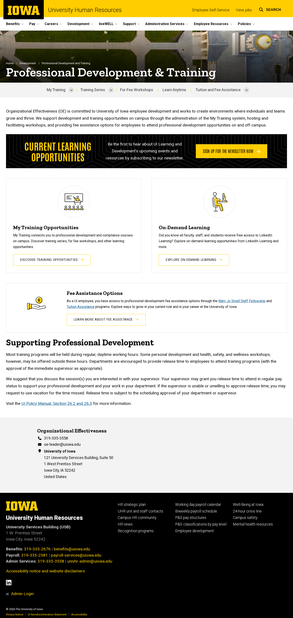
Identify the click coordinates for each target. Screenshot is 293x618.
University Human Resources (85, 10)
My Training (56, 90)
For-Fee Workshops (136, 90)
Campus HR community (137, 517)
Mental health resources (253, 524)
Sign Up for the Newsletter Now (228, 151)
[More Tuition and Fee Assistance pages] (246, 90)
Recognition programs (136, 531)
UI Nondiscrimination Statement (47, 614)
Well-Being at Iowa (248, 504)
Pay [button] (32, 24)
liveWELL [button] (106, 24)
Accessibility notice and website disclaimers (45, 571)
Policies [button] (244, 24)
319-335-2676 (37, 549)
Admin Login (22, 593)
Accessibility (79, 614)
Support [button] (129, 24)
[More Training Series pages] (111, 90)
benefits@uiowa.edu (72, 549)
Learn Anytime (174, 90)
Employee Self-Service (211, 10)
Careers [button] (51, 24)
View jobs (244, 10)
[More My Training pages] (71, 90)
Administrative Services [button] (164, 24)
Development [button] (78, 24)
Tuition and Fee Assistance (218, 90)
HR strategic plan (132, 504)
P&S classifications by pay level (201, 524)
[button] (270, 9)
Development (28, 63)
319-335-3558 (56, 438)
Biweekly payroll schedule (196, 511)
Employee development (194, 531)
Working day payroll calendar (198, 504)
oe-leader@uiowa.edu (62, 444)
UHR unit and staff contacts (140, 511)
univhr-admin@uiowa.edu (89, 561)
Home (10, 63)
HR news (125, 524)
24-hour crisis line (247, 511)
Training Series (92, 90)
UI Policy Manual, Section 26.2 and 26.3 (56, 403)
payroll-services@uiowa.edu (76, 555)
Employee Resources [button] (211, 24)
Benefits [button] (13, 24)
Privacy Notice (14, 614)
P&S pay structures (190, 517)
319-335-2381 (34, 555)
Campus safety (245, 517)
